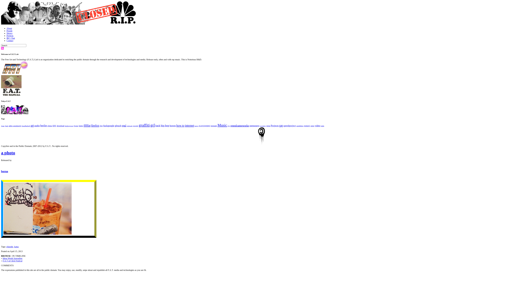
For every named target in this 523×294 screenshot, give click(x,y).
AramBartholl (26, 126)
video (317, 125)
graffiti (144, 125)
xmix (322, 126)
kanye (196, 126)
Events (76, 126)
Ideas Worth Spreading (12, 258)
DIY (54, 126)
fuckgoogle (108, 125)
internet (189, 125)
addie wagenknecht (15, 126)
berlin (43, 125)
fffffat (87, 125)
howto (173, 125)
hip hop (165, 125)
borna (4, 171)
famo (81, 126)
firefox (95, 125)
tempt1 (307, 126)
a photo (8, 152)
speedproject (289, 125)
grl (152, 125)
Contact (10, 40)
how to (180, 125)
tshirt (312, 126)
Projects (10, 36)
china (49, 126)
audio (37, 125)
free (101, 126)
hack (157, 125)
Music (222, 125)
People (9, 31)
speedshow (300, 126)
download (60, 126)
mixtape (214, 126)
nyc (229, 126)
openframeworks (239, 125)
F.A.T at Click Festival (12, 261)
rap (281, 125)
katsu (16, 247)
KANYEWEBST (204, 126)
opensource (254, 125)
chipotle (9, 247)
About (9, 28)
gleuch (118, 125)
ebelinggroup (69, 126)
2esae (2, 126)
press (268, 126)
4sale (6, 126)
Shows (9, 33)
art (32, 125)
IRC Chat (11, 38)
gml (124, 125)
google (135, 126)
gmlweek (130, 126)
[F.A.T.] (69, 24)
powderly (263, 126)
